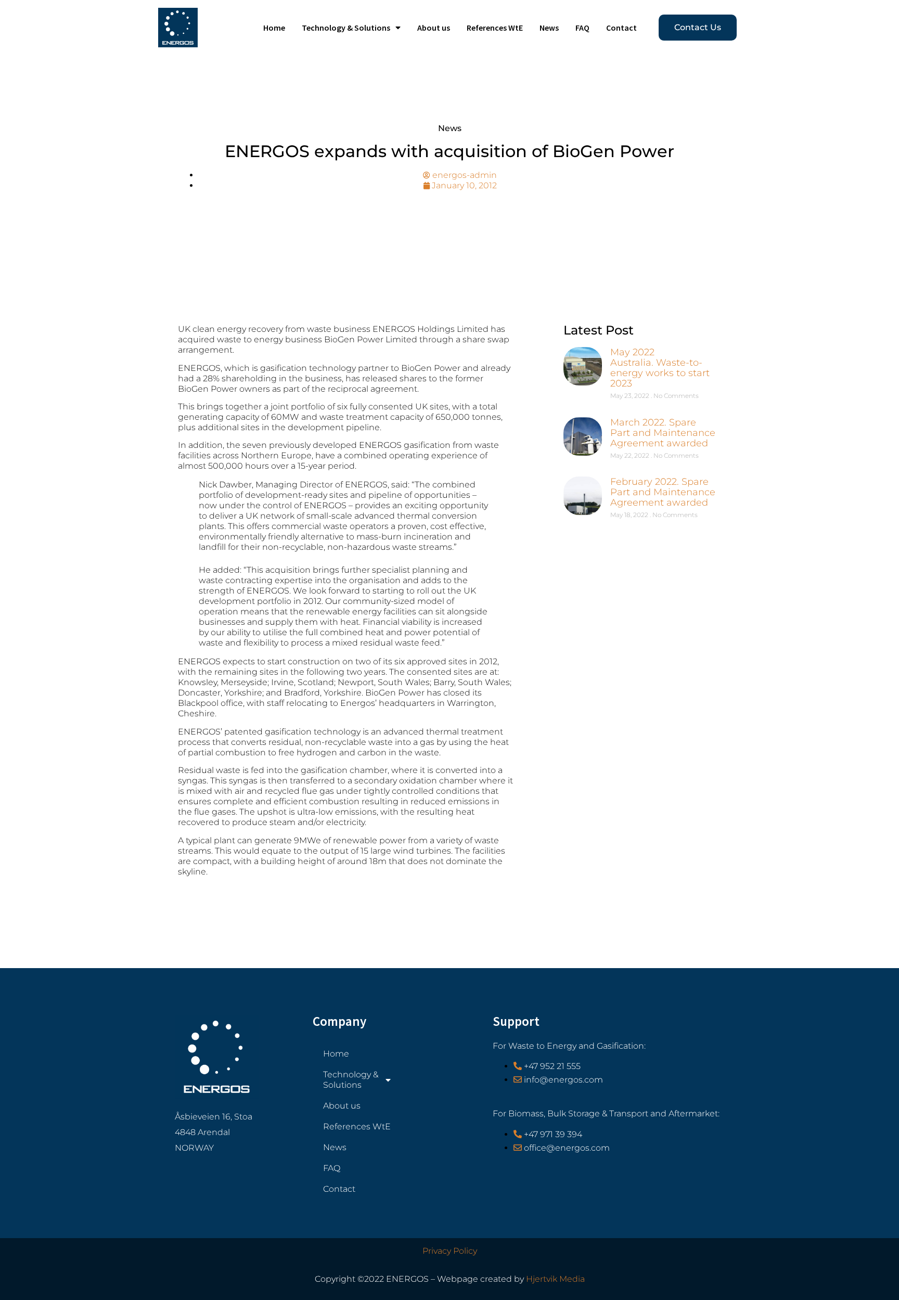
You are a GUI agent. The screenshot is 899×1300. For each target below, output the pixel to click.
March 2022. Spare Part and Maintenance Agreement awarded (662, 433)
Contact (621, 27)
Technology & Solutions (346, 27)
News (549, 27)
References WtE (495, 27)
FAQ (582, 27)
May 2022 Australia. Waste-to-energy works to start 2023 (660, 367)
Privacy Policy (449, 1251)
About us (433, 27)
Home (274, 27)
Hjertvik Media (555, 1279)
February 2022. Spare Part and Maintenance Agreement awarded (662, 492)
